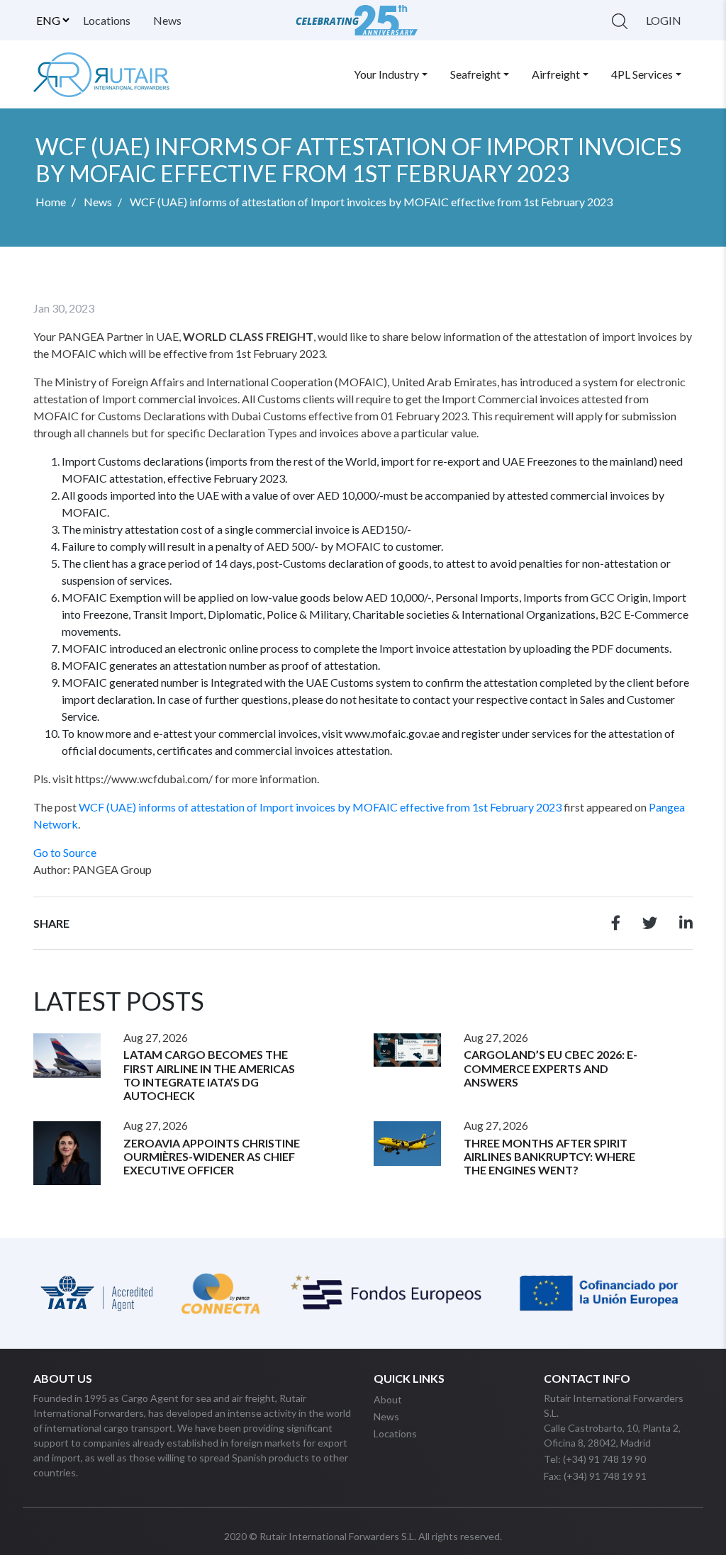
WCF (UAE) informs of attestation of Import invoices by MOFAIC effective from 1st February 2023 (320, 807)
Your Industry (386, 74)
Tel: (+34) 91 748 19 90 (595, 1459)
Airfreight (556, 74)
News (167, 20)
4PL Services (642, 74)
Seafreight (475, 74)
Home (50, 201)
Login (663, 20)
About (388, 1399)
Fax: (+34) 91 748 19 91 (595, 1476)
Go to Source (64, 852)
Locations (106, 20)
